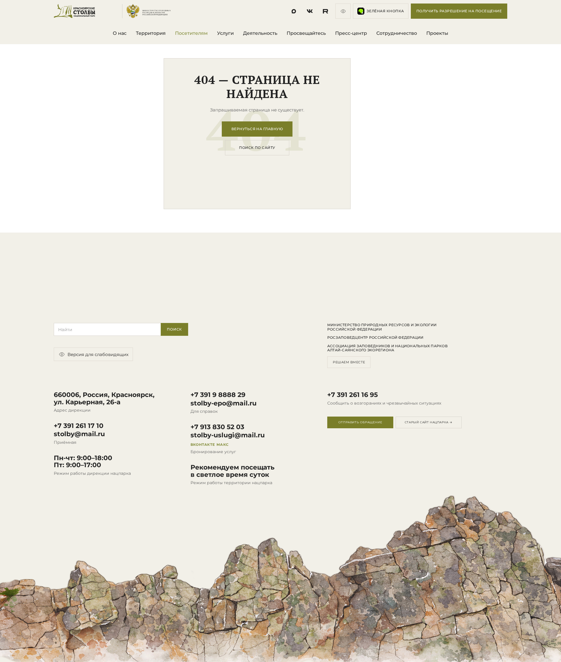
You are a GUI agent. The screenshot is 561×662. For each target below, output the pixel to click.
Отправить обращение (360, 422)
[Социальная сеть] (294, 11)
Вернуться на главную (257, 129)
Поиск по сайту (257, 147)
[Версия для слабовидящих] (343, 11)
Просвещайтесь (306, 33)
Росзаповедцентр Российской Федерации (375, 338)
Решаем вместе (349, 362)
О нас (120, 33)
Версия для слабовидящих (98, 354)
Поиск (174, 329)
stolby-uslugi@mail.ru (228, 435)
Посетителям (191, 33)
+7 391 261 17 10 (78, 425)
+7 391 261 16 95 (352, 394)
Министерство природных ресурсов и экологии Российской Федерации (382, 327)
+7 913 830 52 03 (217, 427)
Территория (151, 33)
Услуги (225, 33)
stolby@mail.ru (79, 434)
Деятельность (260, 33)
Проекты (437, 33)
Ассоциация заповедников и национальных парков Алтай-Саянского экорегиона (387, 348)
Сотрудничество (396, 33)
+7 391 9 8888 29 (218, 394)
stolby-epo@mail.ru (224, 403)
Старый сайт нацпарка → (429, 422)
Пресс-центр (351, 33)
